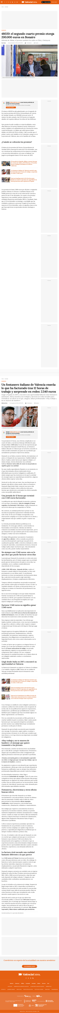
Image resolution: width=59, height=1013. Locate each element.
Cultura (38, 983)
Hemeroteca (48, 986)
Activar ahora (10, 107)
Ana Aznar (3, 42)
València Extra (4, 403)
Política (22, 983)
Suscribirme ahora (29, 966)
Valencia (11, 983)
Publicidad (47, 989)
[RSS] (12, 2)
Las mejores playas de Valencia (37, 986)
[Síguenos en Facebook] (7, 2)
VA (14, 2)
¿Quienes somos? (11, 989)
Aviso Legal (19, 989)
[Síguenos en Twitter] (9, 2)
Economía (28, 983)
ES (17, 2)
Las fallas (10, 986)
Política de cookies (39, 989)
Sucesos (44, 983)
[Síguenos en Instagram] (11, 2)
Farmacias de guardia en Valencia (21, 986)
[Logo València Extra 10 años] (29, 975)
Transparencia (54, 989)
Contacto (3, 989)
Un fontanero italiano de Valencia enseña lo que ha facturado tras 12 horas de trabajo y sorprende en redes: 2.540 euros (24, 172)
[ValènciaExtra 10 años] (29, 2)
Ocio (48, 983)
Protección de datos (28, 989)
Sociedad (3, 30)
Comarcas (17, 983)
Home (3, 6)
